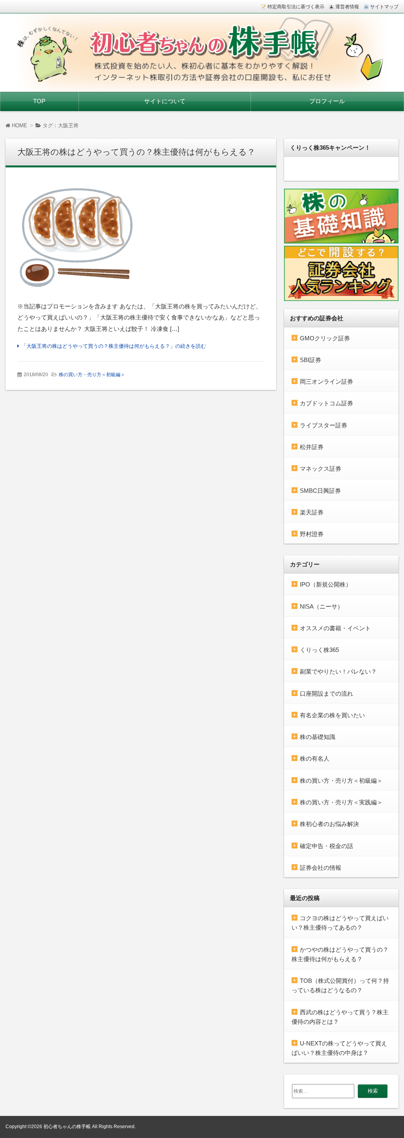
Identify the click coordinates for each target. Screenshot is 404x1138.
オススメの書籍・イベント (335, 628)
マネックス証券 (320, 468)
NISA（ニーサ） (321, 606)
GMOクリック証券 (325, 338)
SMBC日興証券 (320, 490)
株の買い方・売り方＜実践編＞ (341, 802)
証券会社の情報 (320, 867)
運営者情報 (347, 6)
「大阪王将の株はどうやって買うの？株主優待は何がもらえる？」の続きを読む (113, 346)
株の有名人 (314, 758)
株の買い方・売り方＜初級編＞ (92, 374)
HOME (18, 125)
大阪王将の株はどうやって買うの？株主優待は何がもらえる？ (136, 151)
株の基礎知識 (317, 736)
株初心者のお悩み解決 (329, 824)
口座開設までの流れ (326, 693)
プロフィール (327, 101)
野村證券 (312, 534)
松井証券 (312, 447)
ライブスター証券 (323, 425)
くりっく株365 (319, 649)
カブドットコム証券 (326, 403)
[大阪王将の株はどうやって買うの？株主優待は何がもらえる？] (140, 237)
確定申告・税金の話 (326, 846)
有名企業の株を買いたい (332, 715)
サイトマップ (384, 6)
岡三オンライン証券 (326, 381)
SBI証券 (310, 359)
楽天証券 (312, 512)
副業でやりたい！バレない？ (338, 671)
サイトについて (164, 101)
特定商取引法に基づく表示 (295, 6)
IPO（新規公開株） (326, 584)
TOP (39, 101)
